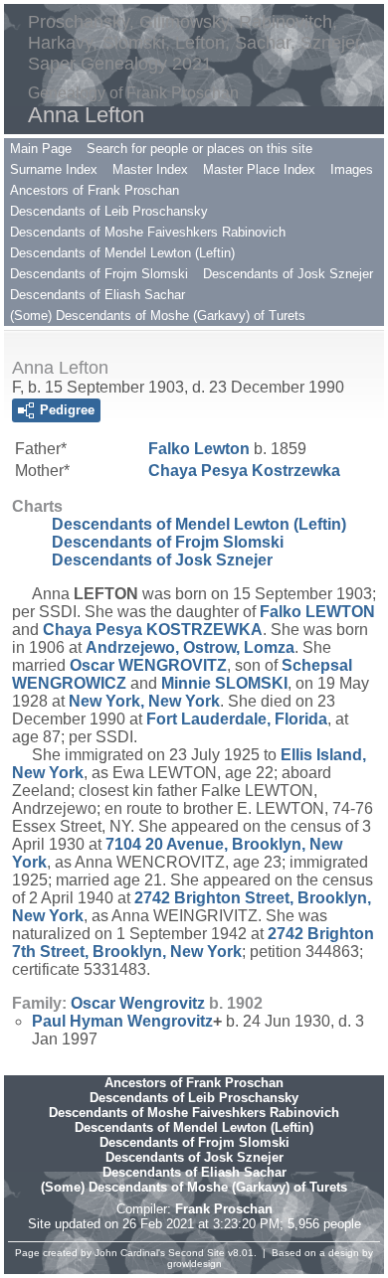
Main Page (41, 148)
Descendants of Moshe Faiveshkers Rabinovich (148, 232)
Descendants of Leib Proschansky (109, 211)
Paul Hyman (122, 1021)
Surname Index (53, 169)
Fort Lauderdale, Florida (236, 719)
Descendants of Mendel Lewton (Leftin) (122, 252)
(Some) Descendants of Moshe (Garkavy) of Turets (157, 315)
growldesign (194, 1263)
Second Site (196, 1252)
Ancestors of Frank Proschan (94, 190)
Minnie (224, 683)
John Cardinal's (130, 1252)
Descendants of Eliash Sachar (97, 294)
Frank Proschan (224, 1208)
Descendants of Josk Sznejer (288, 273)
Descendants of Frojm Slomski (99, 273)
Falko (199, 448)
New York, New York (144, 701)
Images (351, 169)
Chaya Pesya (244, 470)
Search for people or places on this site (199, 148)
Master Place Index (259, 169)
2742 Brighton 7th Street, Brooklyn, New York (193, 942)
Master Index (150, 169)
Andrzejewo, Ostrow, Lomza (190, 647)
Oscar (148, 665)
